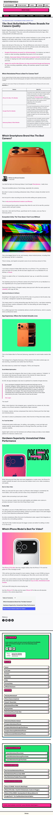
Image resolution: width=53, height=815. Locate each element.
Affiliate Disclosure (10, 686)
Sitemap (26, 813)
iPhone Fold (22, 15)
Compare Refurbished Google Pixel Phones (16, 727)
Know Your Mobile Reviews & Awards (17, 654)
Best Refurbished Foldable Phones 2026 (15, 777)
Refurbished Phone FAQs (11, 705)
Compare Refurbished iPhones (13, 724)
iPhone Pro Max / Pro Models (10, 98)
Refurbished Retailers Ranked (13, 721)
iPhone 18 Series (14, 15)
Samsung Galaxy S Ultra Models (11, 122)
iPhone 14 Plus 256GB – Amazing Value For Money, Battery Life (21, 793)
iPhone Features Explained (12, 699)
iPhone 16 (29, 590)
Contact (7, 673)
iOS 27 (47, 15)
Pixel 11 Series (30, 15)
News (46, 5)
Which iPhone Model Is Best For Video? (14, 608)
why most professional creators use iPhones (19, 201)
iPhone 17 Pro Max (10, 567)
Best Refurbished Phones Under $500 (15, 773)
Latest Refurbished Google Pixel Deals (16, 759)
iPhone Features (22, 5)
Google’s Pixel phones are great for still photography (20, 52)
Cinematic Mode (39, 97)
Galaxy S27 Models (39, 15)
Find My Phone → (26, 10)
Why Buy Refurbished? (11, 695)
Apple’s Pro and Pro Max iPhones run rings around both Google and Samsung (27, 63)
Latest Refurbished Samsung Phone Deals (17, 756)
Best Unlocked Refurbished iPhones (14, 770)
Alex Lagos (8, 397)
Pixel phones (36, 184)
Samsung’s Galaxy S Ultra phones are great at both (25, 57)
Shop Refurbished (9, 5)
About (6, 667)
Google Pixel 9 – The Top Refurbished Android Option (19, 796)
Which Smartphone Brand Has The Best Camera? (17, 601)
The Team (7, 670)
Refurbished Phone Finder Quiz (13, 712)
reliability (5, 289)
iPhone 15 (10, 590)
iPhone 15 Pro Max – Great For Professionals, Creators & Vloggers (22, 789)
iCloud (10, 272)
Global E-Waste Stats (10, 702)
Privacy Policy (8, 683)
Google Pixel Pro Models (9, 111)
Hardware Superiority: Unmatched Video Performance (19, 605)
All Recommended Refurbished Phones (15, 734)
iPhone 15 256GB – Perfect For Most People (16, 786)
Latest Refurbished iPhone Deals (15, 753)
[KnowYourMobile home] (26, 2)
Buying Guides (9, 708)
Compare (40, 5)
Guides (32, 5)
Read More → (5, 85)
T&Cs (6, 680)
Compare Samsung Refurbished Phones (15, 730)
